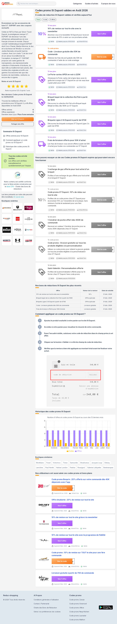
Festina (72, 467)
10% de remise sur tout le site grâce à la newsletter (74, 517)
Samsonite (74, 463)
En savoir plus (19, 197)
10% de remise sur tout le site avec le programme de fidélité (78, 535)
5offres (52, 19)
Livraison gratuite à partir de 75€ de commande (73, 573)
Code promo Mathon (77, 620)
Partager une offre (17, 124)
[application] (75, 436)
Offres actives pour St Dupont (17, 136)
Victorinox (57, 463)
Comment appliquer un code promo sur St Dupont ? (16, 141)
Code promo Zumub (77, 600)
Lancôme (39, 467)
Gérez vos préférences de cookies (47, 612)
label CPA (10, 186)
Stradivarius (84, 463)
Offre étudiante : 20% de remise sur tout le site (73, 500)
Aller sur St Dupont (17, 119)
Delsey (107, 463)
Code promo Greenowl (78, 604)
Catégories (77, 4)
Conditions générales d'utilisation (46, 600)
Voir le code (101, 57)
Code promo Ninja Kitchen (79, 612)
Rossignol (81, 467)
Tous (38, 19)
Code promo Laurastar (77, 616)
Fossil (48, 463)
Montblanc (40, 463)
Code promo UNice (76, 608)
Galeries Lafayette (94, 467)
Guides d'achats (91, 4)
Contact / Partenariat (41, 604)
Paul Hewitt (49, 467)
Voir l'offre (101, 34)
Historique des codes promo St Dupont (17, 147)
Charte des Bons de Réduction (45, 608)
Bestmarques (108, 467)
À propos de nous (108, 4)
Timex (65, 463)
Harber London (62, 467)
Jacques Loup (96, 463)
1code (45, 19)
